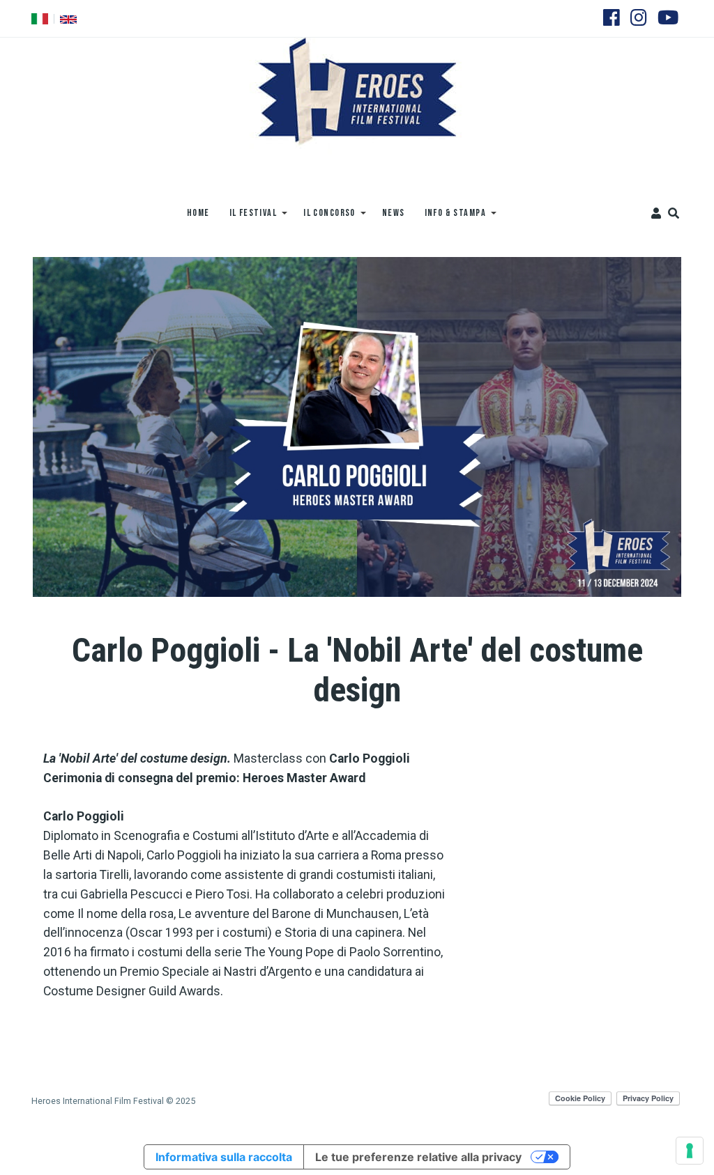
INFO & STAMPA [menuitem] (451, 217)
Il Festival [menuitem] (249, 217)
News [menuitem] (393, 213)
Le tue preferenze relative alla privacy (418, 1157)
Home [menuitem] (198, 213)
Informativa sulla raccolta (223, 1157)
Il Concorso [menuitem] (325, 217)
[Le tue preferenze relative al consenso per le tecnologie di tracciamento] (689, 1150)
